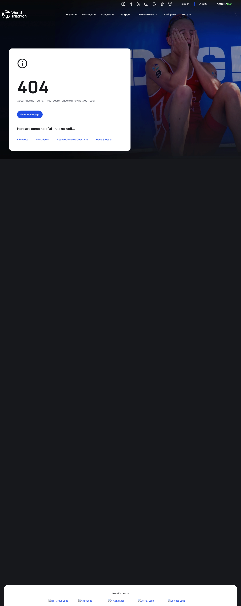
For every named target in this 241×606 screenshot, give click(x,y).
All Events (22, 139)
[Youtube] (146, 4)
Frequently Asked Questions (72, 139)
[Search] (235, 14)
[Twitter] (138, 4)
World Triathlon (14, 14)
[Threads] (154, 4)
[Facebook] (131, 4)
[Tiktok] (162, 4)
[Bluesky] (170, 4)
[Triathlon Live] (223, 4)
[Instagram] (123, 4)
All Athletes (42, 139)
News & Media (103, 139)
